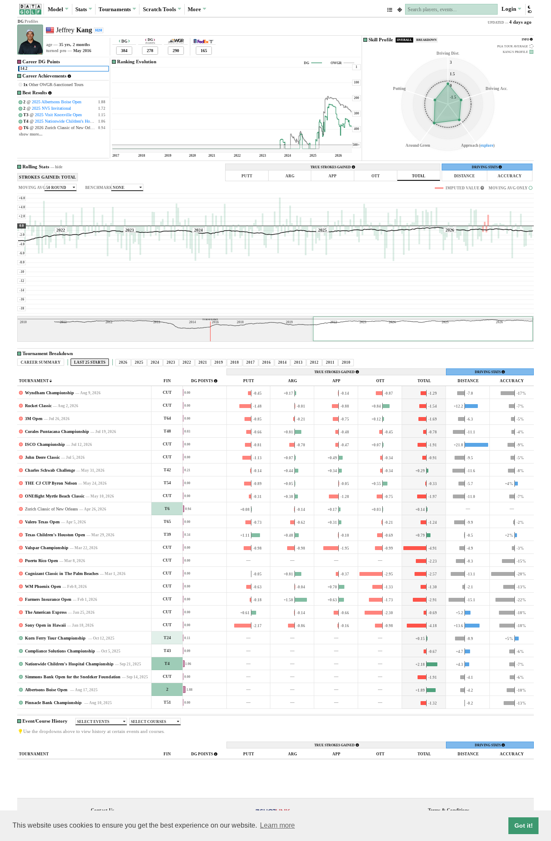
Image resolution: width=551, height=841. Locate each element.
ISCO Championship (45, 444)
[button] (529, 9)
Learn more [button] (277, 825)
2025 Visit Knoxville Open (58, 114)
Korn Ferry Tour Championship (56, 638)
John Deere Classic (42, 457)
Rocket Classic (38, 405)
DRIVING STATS (485, 167)
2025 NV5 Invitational (51, 108)
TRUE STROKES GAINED (331, 167)
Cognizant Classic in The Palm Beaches (62, 573)
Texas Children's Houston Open (55, 534)
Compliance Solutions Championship (60, 651)
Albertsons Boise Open (47, 689)
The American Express (46, 612)
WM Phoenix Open (43, 586)
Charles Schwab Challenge (50, 470)
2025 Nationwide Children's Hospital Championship (80, 121)
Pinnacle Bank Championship (54, 702)
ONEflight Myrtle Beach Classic (54, 496)
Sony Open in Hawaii (45, 625)
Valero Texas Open (42, 521)
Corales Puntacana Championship (57, 431)
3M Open (34, 418)
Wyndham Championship (49, 392)
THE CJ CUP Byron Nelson (51, 483)
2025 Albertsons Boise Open (56, 101)
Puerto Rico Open (41, 560)
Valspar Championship (46, 547)
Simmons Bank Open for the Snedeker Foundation (73, 676)
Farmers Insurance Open (48, 599)
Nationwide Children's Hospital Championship (69, 664)
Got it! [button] (523, 825)
